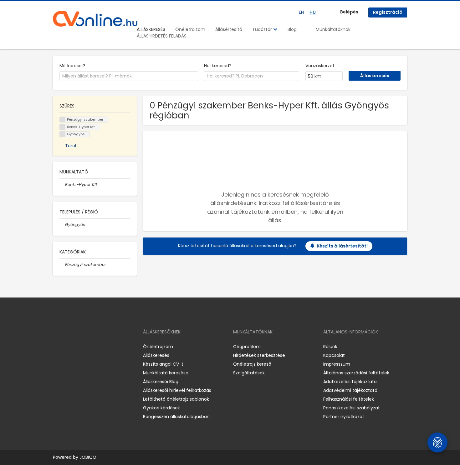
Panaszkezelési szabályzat (351, 408)
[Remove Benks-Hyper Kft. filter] (62, 184)
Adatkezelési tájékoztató (350, 381)
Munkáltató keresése (165, 373)
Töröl (70, 145)
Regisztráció (387, 12)
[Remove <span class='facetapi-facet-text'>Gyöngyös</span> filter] (62, 134)
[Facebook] (57, 347)
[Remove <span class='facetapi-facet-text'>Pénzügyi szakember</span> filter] (62, 119)
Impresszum (336, 364)
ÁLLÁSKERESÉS (151, 29)
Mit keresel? (72, 65)
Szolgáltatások (249, 373)
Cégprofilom (247, 346)
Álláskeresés (156, 355)
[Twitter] (87, 347)
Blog (292, 29)
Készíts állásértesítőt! (342, 246)
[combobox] (128, 76)
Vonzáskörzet (320, 65)
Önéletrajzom (190, 29)
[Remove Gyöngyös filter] (62, 224)
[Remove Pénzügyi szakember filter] (62, 264)
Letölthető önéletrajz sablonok (176, 399)
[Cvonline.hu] (95, 19)
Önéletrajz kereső (252, 364)
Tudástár (262, 29)
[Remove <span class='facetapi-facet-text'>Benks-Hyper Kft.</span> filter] (62, 127)
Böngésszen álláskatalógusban (176, 416)
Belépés (349, 12)
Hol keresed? (218, 65)
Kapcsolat (334, 355)
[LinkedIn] (78, 347)
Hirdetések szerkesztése (259, 355)
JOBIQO (87, 457)
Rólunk (330, 346)
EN (301, 12)
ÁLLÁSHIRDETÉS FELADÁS (162, 36)
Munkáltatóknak (333, 29)
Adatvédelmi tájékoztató (350, 390)
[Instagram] (67, 347)
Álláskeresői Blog (160, 381)
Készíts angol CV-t (163, 364)
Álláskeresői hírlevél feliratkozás (177, 390)
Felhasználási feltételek (348, 399)
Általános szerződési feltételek (356, 373)
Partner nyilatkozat (343, 416)
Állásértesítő (228, 29)
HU (312, 12)
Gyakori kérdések (161, 408)
